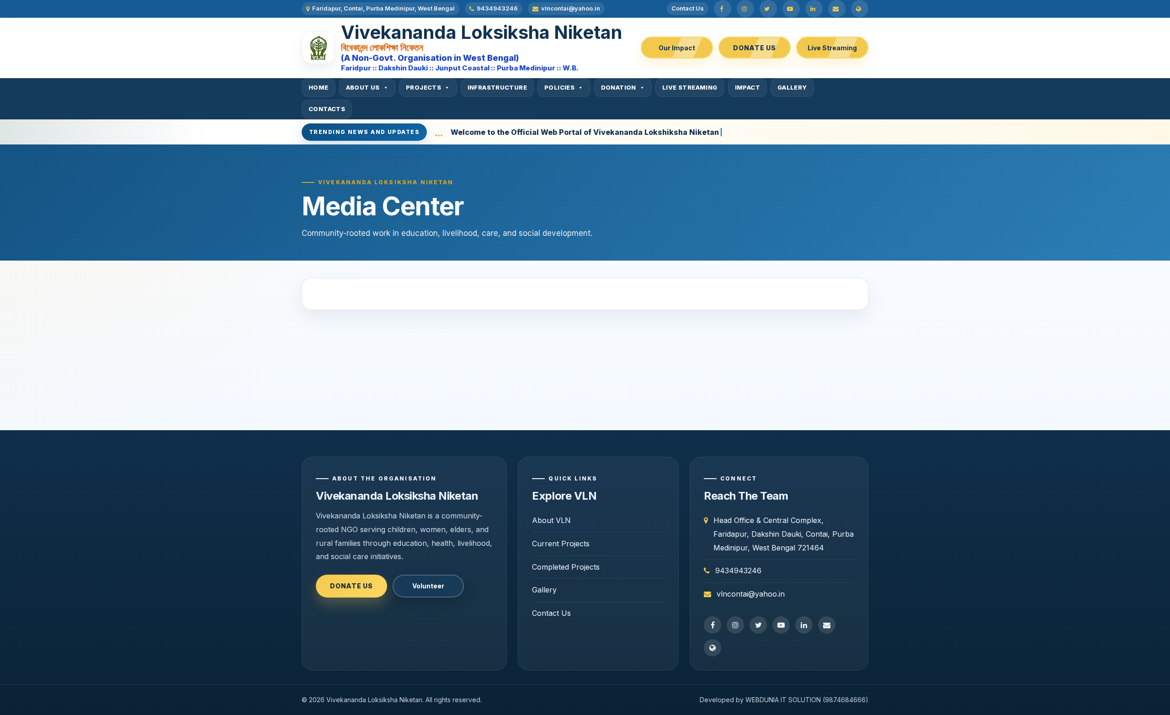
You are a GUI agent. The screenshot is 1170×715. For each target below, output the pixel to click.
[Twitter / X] (768, 8)
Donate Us (754, 48)
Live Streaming (832, 48)
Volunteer (428, 586)
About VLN (551, 520)
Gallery (792, 87)
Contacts (326, 108)
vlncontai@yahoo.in (570, 8)
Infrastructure (497, 87)
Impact (747, 87)
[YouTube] (791, 8)
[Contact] (859, 8)
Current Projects (561, 543)
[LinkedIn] (814, 8)
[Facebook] (722, 8)
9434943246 (497, 8)
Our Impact (677, 48)
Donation (618, 87)
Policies (559, 87)
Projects (423, 87)
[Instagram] (745, 8)
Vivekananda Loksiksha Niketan (481, 32)
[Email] (837, 8)
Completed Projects (566, 566)
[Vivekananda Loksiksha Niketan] (318, 47)
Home (318, 87)
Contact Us (687, 8)
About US (363, 87)
